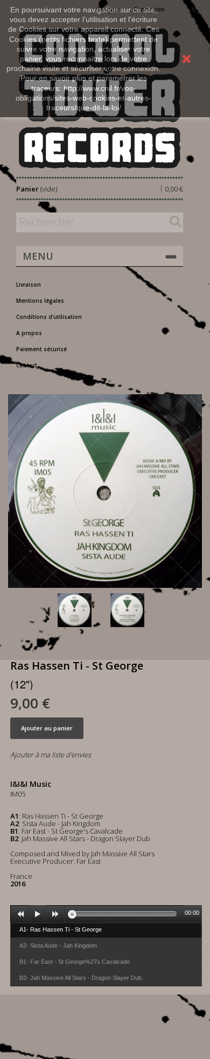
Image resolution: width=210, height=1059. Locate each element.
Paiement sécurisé (41, 349)
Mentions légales (40, 300)
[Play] (38, 914)
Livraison (28, 284)
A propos (29, 333)
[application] (106, 913)
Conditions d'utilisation (49, 317)
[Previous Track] (20, 914)
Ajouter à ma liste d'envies (50, 754)
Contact (26, 365)
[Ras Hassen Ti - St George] (82, 610)
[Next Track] (55, 914)
